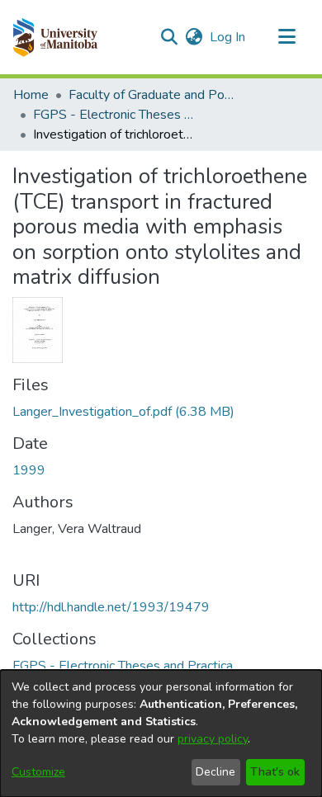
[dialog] (161, 733)
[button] (54, 37)
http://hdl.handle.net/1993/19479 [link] (111, 607)
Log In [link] (228, 37)
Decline (215, 772)
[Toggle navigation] (286, 37)
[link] (123, 412)
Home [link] (31, 95)
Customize (38, 772)
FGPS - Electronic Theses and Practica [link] (115, 115)
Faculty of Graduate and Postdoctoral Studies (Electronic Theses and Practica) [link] (151, 95)
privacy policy (213, 739)
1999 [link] (28, 470)
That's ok (275, 772)
